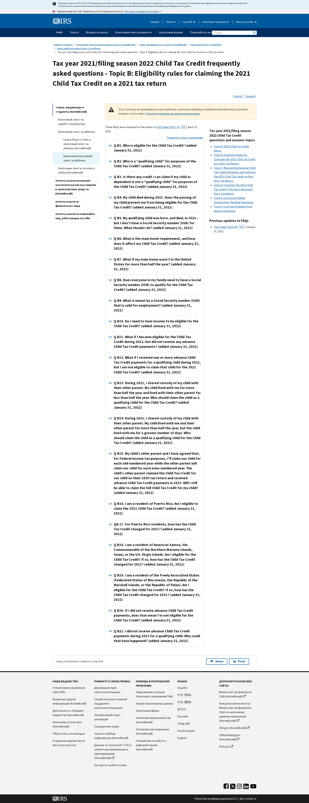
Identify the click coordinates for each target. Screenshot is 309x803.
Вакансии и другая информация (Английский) (69, 701)
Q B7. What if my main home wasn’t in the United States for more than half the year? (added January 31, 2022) (155, 264)
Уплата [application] (74, 32)
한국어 (181, 709)
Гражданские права (106, 726)
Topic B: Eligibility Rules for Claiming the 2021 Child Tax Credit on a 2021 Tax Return (235, 159)
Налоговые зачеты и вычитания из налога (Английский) (105, 44)
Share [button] (219, 661)
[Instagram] (239, 786)
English (237, 96)
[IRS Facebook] (226, 786)
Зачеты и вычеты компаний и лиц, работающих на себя (75, 216)
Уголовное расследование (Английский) (152, 731)
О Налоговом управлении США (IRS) (69, 690)
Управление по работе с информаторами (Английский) (151, 745)
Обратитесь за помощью (69, 733)
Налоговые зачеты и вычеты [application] (133, 32)
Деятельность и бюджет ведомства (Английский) (68, 713)
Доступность (247, 798)
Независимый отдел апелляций (107, 717)
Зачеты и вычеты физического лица (67, 204)
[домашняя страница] (62, 19)
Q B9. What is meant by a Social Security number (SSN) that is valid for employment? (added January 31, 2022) (157, 305)
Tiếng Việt (183, 723)
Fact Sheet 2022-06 (228, 227)
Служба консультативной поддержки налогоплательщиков (110, 703)
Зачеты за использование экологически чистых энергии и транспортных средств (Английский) (75, 187)
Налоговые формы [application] (171, 32)
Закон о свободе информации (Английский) (111, 736)
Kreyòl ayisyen (186, 731)
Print (241, 661)
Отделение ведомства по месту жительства (69, 743)
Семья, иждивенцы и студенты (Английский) (163, 44)
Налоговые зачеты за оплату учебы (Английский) (76, 170)
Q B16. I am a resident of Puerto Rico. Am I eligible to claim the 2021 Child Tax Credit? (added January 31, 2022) (156, 508)
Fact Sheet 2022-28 (170, 127)
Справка (154, 22)
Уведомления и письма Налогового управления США (154, 694)
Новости (171, 22)
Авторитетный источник (110, 765)
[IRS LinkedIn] (246, 786)
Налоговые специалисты (216, 22)
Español (251, 96)
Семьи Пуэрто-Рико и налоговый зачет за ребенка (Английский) (77, 144)
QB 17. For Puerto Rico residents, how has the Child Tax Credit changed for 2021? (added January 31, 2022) (155, 529)
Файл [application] (59, 32)
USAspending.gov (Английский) (229, 737)
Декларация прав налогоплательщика (107, 690)
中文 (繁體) (184, 702)
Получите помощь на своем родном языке (173, 114)
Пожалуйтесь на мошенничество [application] (211, 32)
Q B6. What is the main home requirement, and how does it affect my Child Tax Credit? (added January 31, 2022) (156, 243)
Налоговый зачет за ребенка (206, 44)
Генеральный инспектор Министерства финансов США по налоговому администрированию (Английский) (235, 712)
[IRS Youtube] (253, 786)
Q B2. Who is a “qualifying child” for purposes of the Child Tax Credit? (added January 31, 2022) (155, 164)
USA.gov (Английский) (232, 728)
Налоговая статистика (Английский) (67, 724)
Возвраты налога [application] (97, 32)
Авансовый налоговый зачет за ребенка (78, 48)
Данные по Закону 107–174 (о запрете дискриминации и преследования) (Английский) (112, 751)
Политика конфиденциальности (215, 798)
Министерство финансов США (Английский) (235, 694)
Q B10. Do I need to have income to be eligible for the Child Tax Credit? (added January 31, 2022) (156, 323)
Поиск (254, 32)
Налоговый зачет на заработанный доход (71, 122)
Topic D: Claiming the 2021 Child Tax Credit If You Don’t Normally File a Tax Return (233, 189)
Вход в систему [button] (245, 22)
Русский (187, 22)
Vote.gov (224, 746)
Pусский (182, 716)
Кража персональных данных (154, 703)
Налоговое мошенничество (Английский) (153, 720)
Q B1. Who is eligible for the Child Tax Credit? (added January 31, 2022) (155, 148)
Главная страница (63, 44)
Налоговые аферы (147, 711)
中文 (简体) (184, 695)
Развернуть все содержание (185, 138)
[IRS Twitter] (233, 786)
